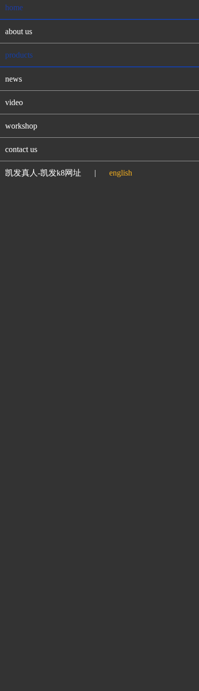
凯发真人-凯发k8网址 (43, 172)
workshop (21, 125)
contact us (21, 149)
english (120, 172)
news (13, 79)
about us (18, 31)
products (19, 55)
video (14, 102)
